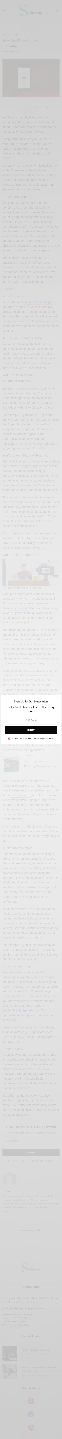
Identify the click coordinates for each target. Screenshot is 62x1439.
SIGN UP (31, 730)
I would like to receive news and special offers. (33, 739)
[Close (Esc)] (57, 699)
